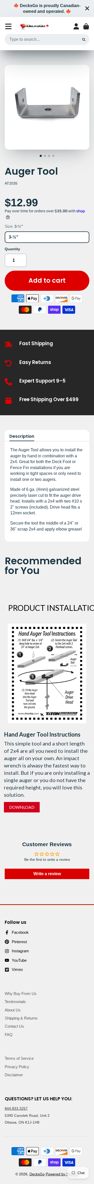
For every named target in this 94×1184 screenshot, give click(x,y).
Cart (86, 26)
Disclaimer (14, 1075)
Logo (34, 26)
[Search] (83, 39)
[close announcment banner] (87, 8)
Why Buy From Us (21, 993)
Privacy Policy (17, 1067)
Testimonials (15, 1001)
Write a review (47, 874)
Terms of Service (19, 1058)
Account (76, 26)
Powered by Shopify (62, 1174)
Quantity (12, 249)
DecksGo (37, 1174)
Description (21, 436)
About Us (13, 1010)
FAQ (9, 1034)
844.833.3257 (16, 1108)
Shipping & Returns (21, 1018)
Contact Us (14, 1026)
